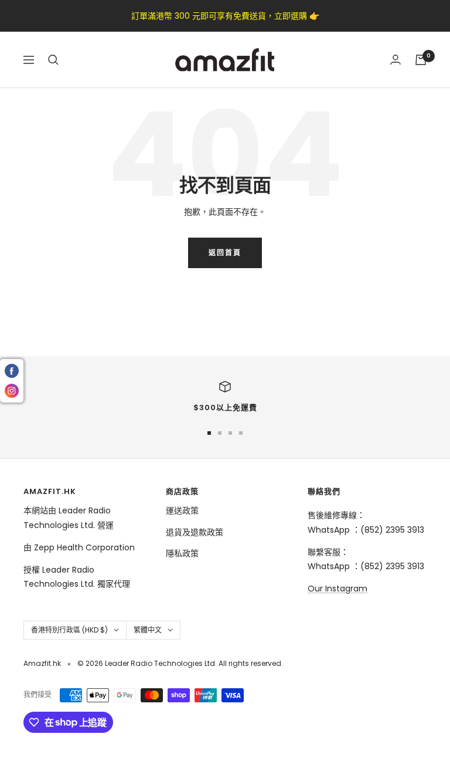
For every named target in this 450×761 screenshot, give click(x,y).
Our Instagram (337, 588)
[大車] (421, 60)
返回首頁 (225, 253)
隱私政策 (182, 553)
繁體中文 (148, 630)
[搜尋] (53, 60)
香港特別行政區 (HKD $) (69, 630)
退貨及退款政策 (194, 532)
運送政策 (182, 510)
